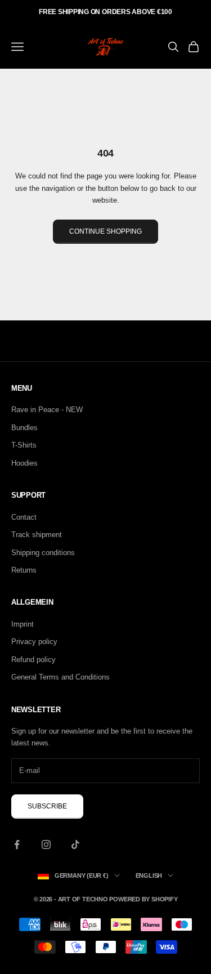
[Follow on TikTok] (75, 844)
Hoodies (24, 463)
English (149, 875)
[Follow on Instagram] (46, 844)
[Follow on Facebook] (17, 844)
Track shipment (36, 534)
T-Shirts (24, 445)
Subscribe (47, 806)
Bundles (24, 427)
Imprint (22, 624)
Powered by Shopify (143, 899)
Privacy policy (34, 641)
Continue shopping (105, 231)
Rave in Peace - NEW (47, 409)
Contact (24, 517)
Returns (24, 570)
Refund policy (33, 659)
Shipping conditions (43, 552)
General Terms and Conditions (60, 677)
